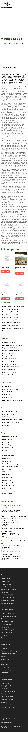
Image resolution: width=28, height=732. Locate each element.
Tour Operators (6, 722)
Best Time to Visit (6, 705)
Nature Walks (6, 480)
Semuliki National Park (9, 331)
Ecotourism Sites (6, 624)
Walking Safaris (7, 493)
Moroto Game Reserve (9, 369)
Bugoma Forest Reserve (9, 411)
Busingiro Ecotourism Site (10, 389)
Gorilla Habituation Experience (11, 466)
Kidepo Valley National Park (11, 312)
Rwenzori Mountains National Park (13, 328)
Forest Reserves (6, 619)
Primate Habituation (8, 485)
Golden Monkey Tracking (10, 464)
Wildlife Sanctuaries (7, 632)
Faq (14, 719)
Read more (5, 271)
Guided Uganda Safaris (8, 691)
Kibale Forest (5, 581)
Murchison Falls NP (7, 595)
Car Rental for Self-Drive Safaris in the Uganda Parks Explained (10, 522)
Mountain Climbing (8, 477)
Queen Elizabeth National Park (11, 325)
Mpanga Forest (7, 397)
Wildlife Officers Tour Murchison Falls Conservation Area (10, 535)
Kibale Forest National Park (10, 309)
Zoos (2, 638)
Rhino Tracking (7, 488)
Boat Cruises (5, 662)
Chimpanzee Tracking (9, 453)
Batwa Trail (5, 442)
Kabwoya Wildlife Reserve (10, 350)
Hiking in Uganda (7, 472)
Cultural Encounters (8, 455)
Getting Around (6, 686)
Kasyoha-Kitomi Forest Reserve (12, 419)
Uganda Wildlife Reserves (9, 616)
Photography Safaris (8, 483)
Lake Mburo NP (6, 587)
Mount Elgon (5, 592)
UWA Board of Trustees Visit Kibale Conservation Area (10, 557)
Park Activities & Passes (8, 707)
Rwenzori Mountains (7, 600)
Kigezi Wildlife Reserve (9, 364)
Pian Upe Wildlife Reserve (10, 372)
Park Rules (4, 688)
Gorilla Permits (5, 702)
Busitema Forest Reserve (10, 414)
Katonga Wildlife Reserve (10, 361)
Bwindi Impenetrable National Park (13, 306)
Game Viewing (6, 461)
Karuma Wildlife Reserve (10, 358)
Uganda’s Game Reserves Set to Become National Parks (10, 510)
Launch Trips (6, 474)
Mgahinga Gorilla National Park (12, 317)
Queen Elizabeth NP (7, 597)
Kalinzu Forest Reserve (9, 417)
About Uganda (5, 683)
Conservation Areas (7, 621)
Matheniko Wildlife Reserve (10, 367)
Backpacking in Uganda (9, 436)
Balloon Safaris (7, 439)
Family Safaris (6, 458)
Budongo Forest (7, 386)
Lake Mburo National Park (10, 314)
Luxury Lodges (10, 43)
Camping (5, 450)
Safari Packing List (7, 699)
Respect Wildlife (6, 694)
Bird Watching (6, 445)
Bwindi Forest (5, 578)
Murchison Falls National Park (11, 322)
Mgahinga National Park (8, 589)
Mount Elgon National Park (10, 320)
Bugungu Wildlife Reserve (10, 348)
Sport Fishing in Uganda (9, 491)
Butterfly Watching (8, 447)
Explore (8, 719)
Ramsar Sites (5, 627)
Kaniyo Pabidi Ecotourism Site (11, 392)
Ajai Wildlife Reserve (8, 342)
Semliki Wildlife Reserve (9, 375)
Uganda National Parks (8, 613)
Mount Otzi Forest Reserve (10, 422)
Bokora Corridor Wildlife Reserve (12, 345)
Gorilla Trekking (7, 469)
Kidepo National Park (7, 584)
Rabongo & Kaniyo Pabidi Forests (12, 400)
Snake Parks (5, 635)
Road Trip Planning (7, 696)
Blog (2, 719)
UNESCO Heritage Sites (8, 630)
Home (3, 43)
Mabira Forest (6, 394)
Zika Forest (5, 425)
